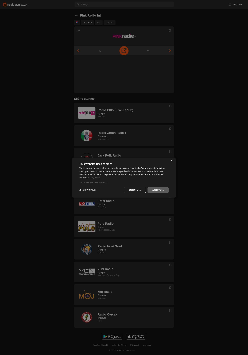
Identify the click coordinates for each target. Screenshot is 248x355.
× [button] (171, 160)
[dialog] (124, 177)
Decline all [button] (135, 190)
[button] (124, 182)
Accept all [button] (158, 190)
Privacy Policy (94, 177)
